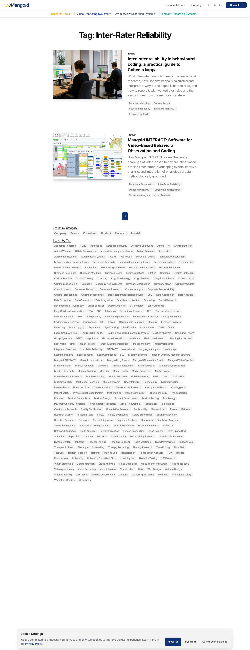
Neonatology (150, 381)
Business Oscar (113, 272)
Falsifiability (129, 327)
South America (88, 430)
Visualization (127, 469)
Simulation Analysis (167, 420)
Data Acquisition (165, 294)
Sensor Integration (103, 420)
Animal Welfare (62, 251)
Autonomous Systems (93, 256)
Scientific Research (64, 420)
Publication (151, 403)
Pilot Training (114, 392)
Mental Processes (141, 371)
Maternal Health (146, 365)
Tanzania (79, 441)
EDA (90, 311)
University (77, 458)
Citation (152, 272)
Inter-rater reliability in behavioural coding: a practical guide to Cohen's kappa (161, 64)
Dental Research (167, 300)
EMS (80, 316)
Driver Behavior (96, 305)
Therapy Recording (118, 447)
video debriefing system (154, 463)
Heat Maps (60, 343)
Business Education (169, 267)
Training (95, 452)
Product (132, 134)
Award (112, 256)
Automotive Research (65, 256)
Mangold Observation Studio (148, 360)
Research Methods (180, 409)
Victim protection (63, 463)
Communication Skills (65, 283)
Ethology (152, 321)
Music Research (111, 381)
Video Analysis (162, 195)
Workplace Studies (64, 480)
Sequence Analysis (139, 195)
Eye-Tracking (112, 327)
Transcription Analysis (151, 452)
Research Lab (158, 409)
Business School (135, 272)
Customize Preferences (214, 641)
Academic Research (65, 245)
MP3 (155, 376)
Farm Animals (147, 327)
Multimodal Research (87, 381)
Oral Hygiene (178, 387)
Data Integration (104, 300)
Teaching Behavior (120, 441)
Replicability (140, 409)
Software (168, 425)
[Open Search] (209, 5)
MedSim (104, 371)
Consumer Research (110, 289)
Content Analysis (134, 289)
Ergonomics (89, 321)
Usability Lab (128, 458)
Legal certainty (85, 354)
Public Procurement (130, 403)
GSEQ (79, 338)
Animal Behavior (182, 245)
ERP (102, 321)
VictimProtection (86, 463)
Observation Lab (102, 387)
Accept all (173, 641)
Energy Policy (93, 316)
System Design (62, 441)
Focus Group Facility (92, 332)
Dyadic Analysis (117, 305)
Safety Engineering (118, 414)
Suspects (102, 436)
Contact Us (236, 5)
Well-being (82, 474)
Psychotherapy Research (102, 403)
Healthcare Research (155, 338)
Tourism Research (77, 452)
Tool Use (59, 452)
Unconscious (61, 458)
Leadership (170, 349)
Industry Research (163, 343)
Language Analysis (149, 349)
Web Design (154, 469)
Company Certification (138, 283)
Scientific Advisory (167, 414)
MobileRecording (140, 376)
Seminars (84, 420)
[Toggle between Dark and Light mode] (220, 5)
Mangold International (91, 360)
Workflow (163, 474)
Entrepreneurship (172, 316)
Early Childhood (155, 305)
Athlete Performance (85, 251)
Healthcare (134, 338)
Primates (59, 398)
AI (169, 245)
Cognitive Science (164, 278)
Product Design (102, 398)
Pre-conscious (179, 392)
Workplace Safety (181, 474)
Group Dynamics (63, 338)
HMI (72, 343)
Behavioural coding (139, 103)
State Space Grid (177, 430)
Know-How (90, 233)
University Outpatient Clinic (102, 458)
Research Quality (63, 414)
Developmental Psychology (69, 305)
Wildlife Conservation (103, 474)
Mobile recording (95, 376)
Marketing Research (123, 365)
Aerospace (96, 245)
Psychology (169, 398)
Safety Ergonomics (142, 414)
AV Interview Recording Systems (135, 13)
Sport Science (155, 430)
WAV (140, 469)
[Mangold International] (17, 5)
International (128, 349)
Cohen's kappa (162, 103)
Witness (123, 474)
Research (121, 233)
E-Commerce (136, 305)
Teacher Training (97, 441)
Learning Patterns (63, 354)
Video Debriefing (128, 463)
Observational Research (167, 189)
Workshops (85, 480)
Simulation (147, 420)
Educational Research (131, 311)
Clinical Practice (63, 278)
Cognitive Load (142, 278)
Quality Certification (91, 409)
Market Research (84, 365)
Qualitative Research (65, 409)
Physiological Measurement (88, 392)
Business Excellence (65, 272)
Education (110, 311)
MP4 (165, 376)
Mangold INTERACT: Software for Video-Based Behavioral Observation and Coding (160, 145)
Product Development (126, 398)
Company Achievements (109, 283)
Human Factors (87, 343)
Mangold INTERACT (165, 108)
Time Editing (163, 447)
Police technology (134, 392)
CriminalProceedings (92, 294)
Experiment (94, 327)
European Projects (171, 321)
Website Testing (63, 474)
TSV (169, 452)
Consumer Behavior (85, 289)
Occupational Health (156, 387)
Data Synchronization (128, 300)
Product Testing (150, 398)
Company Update (184, 283)
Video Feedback (180, 463)
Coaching (102, 278)
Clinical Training (84, 278)
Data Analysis (185, 294)
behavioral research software (134, 262)
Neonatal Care (131, 381)
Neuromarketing (169, 381)
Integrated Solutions (65, 349)
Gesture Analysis (162, 332)
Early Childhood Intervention (69, 311)
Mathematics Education (172, 365)
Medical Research (64, 371)
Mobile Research (118, 376)
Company (196, 5)
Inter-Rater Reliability (169, 184)
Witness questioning (143, 474)
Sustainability (118, 436)
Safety (100, 414)
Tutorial (131, 53)
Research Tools (60, 13)
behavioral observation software (71, 262)
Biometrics (90, 267)
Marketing (102, 365)
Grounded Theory (184, 332)
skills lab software (124, 425)
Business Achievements (142, 267)
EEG (149, 311)
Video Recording (87, 469)
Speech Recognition (133, 430)
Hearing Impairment (180, 338)
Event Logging (76, 327)
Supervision (75, 436)
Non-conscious (81, 387)
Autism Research (146, 251)
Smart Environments (148, 425)
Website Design (173, 469)
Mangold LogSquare (118, 360)
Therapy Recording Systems (179, 13)
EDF (99, 311)
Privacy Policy (33, 643)
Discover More (174, 5)
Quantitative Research (118, 409)
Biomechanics (186, 262)
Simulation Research (65, 425)
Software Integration (65, 430)
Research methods (139, 114)
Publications (167, 403)
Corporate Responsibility (161, 289)
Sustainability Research (142, 436)
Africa (160, 245)
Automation (165, 251)
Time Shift (179, 447)
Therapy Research (142, 447)
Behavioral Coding (145, 256)
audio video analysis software (116, 251)
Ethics (111, 321)
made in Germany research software (171, 354)
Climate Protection (184, 272)
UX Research (168, 458)
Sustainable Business (170, 436)
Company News (162, 283)
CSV (150, 294)
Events (74, 233)
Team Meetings (142, 441)
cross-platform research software (125, 294)
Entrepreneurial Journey (146, 316)
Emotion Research (63, 316)
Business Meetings (90, 272)
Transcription (128, 452)
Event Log (59, 327)
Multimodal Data (63, 381)
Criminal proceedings (65, 294)
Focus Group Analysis (66, 332)
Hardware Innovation (113, 338)
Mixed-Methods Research (68, 376)
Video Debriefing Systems (92, 13)
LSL (122, 354)
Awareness (126, 256)
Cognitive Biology (120, 278)
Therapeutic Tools (63, 447)
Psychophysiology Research (69, 403)
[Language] (215, 5)
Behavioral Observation (141, 184)
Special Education (109, 430)
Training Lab (110, 452)
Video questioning (64, 469)
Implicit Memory (141, 343)
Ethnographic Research (131, 321)
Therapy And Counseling (91, 447)
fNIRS (171, 327)
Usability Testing (148, 458)
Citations (165, 272)
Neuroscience (61, 387)
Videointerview (108, 469)
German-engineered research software (128, 332)
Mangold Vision (62, 365)
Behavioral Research (104, 262)
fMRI (161, 327)
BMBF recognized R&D (113, 267)
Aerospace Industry (116, 245)
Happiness (92, 338)
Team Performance (165, 441)
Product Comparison (79, 398)
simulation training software (95, 425)
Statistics (59, 436)
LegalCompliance (106, 354)
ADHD (83, 245)
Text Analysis (186, 441)
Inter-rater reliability (139, 108)
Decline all (190, 641)
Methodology (162, 371)
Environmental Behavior (66, 321)
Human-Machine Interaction (113, 343)
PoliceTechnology (157, 392)
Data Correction (83, 300)
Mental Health (120, 371)
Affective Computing (142, 245)
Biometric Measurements (67, 267)
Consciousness (62, 289)
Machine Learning (137, 354)
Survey (89, 436)
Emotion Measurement (167, 311)
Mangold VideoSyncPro (180, 360)
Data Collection (62, 300)
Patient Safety (61, 392)
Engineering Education (117, 316)
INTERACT (112, 349)
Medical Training (87, 371)
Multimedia (177, 376)
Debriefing (149, 300)
